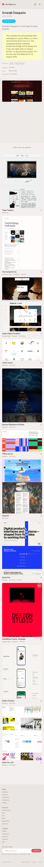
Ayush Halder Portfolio (11, 333)
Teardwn (5, 516)
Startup (23, 274)
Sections (5, 794)
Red (15, 71)
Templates (5, 797)
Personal (14, 336)
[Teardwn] (22, 486)
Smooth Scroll (19, 63)
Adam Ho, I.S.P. (8, 762)
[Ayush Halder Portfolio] (22, 304)
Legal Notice (26, 862)
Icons (11, 63)
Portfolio (11, 67)
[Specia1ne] (22, 548)
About (40, 862)
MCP (3, 818)
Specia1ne (6, 577)
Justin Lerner (7, 363)
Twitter (4, 831)
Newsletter (5, 821)
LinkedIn (5, 836)
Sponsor (5, 824)
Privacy (34, 862)
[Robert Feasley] (22, 672)
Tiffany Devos (7, 454)
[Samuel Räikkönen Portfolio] (22, 395)
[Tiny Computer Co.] (22, 243)
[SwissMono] (22, 610)
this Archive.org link (24, 51)
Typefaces (5, 800)
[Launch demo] (41, 639)
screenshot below (13, 44)
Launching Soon (7, 274)
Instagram (5, 834)
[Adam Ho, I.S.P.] (22, 733)
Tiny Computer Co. (9, 272)
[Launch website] (41, 210)
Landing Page (6, 336)
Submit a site (6, 810)
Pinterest (5, 839)
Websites (5, 792)
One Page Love (10, 4)
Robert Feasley (8, 701)
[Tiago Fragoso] (22, 181)
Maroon (11, 71)
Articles (4, 803)
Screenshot (8, 21)
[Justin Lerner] (22, 350)
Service (19, 580)
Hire (3, 813)
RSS (3, 842)
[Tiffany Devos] (22, 441)
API (3, 815)
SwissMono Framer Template (13, 639)
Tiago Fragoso (7, 210)
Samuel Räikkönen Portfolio (13, 424)
